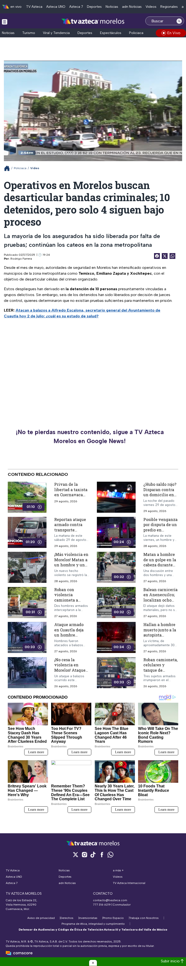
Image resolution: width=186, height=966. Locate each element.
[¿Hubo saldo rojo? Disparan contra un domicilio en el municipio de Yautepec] (116, 497)
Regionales (169, 7)
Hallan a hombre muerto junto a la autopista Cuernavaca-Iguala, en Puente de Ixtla (160, 637)
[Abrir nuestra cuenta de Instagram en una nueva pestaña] (84, 854)
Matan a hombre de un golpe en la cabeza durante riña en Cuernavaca (159, 565)
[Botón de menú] (4, 22)
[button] (93, 963)
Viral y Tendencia (56, 33)
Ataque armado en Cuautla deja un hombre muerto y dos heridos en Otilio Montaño (70, 637)
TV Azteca (34, 7)
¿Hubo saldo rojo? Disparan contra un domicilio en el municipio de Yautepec (159, 495)
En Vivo (173, 33)
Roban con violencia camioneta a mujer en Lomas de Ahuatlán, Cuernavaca (69, 602)
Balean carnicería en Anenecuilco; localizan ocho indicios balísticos (160, 600)
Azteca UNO (55, 7)
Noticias (112, 7)
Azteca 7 (76, 7)
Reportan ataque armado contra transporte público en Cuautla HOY (70, 530)
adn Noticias (132, 7)
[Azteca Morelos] (93, 21)
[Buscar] (179, 21)
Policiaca (136, 33)
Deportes (94, 7)
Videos (151, 7)
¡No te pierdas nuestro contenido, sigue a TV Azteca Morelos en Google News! (90, 436)
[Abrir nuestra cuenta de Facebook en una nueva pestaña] (102, 854)
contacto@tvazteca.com (110, 900)
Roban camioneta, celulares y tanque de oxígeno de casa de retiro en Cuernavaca (160, 672)
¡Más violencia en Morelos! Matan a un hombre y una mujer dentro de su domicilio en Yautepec (71, 567)
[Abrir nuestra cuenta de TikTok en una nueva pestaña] (93, 854)
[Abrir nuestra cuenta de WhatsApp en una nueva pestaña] (110, 854)
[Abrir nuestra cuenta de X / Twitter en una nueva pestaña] (75, 854)
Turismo (28, 33)
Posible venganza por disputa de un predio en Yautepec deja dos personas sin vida (160, 530)
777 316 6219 (102, 904)
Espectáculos (110, 33)
